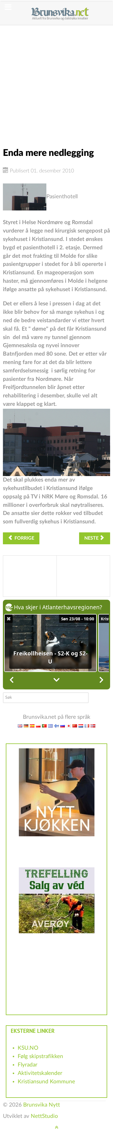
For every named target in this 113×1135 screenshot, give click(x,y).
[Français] (87, 725)
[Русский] (62, 725)
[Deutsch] (26, 725)
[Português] (44, 725)
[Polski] (38, 725)
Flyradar (27, 1065)
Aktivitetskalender (40, 1073)
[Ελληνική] (50, 725)
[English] (20, 725)
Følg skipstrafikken (40, 1056)
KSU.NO (28, 1048)
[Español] (32, 725)
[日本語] (68, 725)
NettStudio (44, 1116)
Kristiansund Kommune (46, 1081)
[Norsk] (93, 725)
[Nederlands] (81, 725)
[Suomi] (56, 725)
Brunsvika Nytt (41, 1105)
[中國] (74, 725)
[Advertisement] (56, 81)
